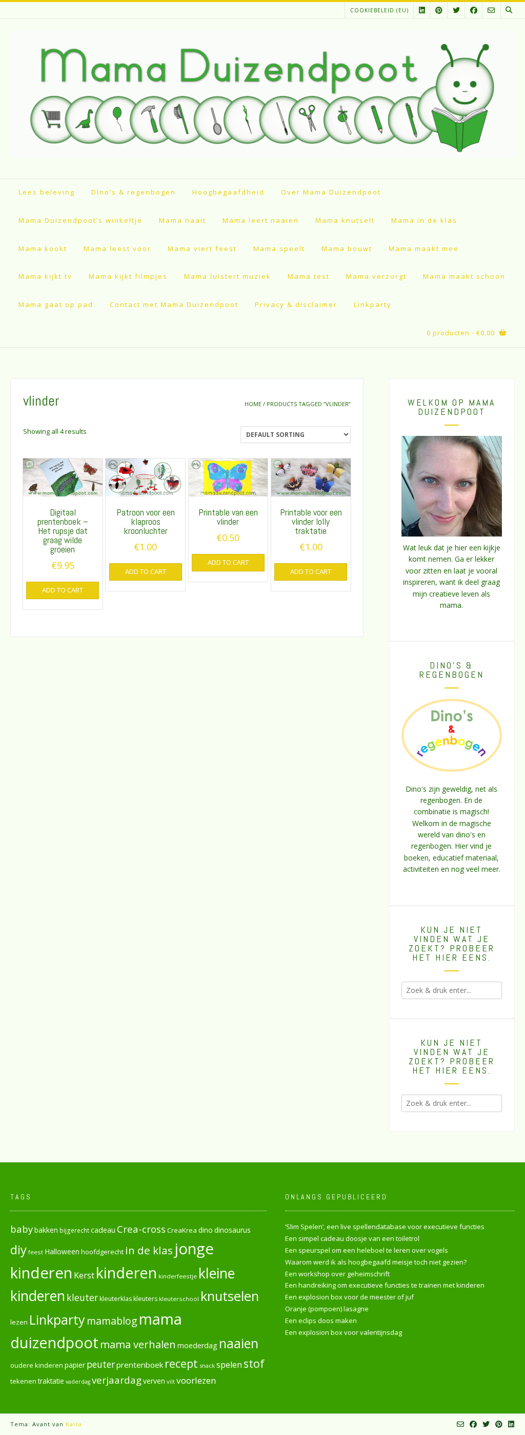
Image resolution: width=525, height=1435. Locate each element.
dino (205, 1230)
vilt (171, 1381)
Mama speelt (279, 248)
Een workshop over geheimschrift (337, 1273)
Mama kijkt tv (45, 276)
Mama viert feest (202, 248)
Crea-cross (141, 1228)
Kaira (74, 1424)
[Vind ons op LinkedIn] (422, 10)
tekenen (23, 1381)
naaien (238, 1343)
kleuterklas (115, 1298)
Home (253, 404)
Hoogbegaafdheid (228, 192)
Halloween (62, 1251)
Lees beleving (46, 192)
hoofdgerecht (102, 1251)
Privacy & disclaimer (296, 304)
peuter (101, 1364)
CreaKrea (182, 1230)
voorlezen (196, 1380)
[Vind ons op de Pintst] (439, 10)
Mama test (309, 276)
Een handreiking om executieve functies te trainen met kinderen (384, 1285)
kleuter (82, 1297)
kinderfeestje (177, 1276)
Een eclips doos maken (321, 1320)
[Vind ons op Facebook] (473, 10)
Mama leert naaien (261, 220)
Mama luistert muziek (227, 276)
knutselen (229, 1296)
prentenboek (139, 1365)
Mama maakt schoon (464, 276)
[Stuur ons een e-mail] (491, 10)
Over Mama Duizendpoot (331, 192)
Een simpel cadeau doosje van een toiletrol (352, 1238)
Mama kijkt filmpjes (128, 276)
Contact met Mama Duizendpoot (174, 304)
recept (181, 1363)
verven (154, 1381)
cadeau (103, 1229)
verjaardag (117, 1380)
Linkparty (373, 304)
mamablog (112, 1321)
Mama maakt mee (424, 248)
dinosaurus (232, 1230)
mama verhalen (138, 1344)
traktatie (51, 1381)
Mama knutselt (345, 220)
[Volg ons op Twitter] (456, 10)
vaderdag (78, 1381)
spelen (229, 1364)
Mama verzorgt (376, 276)
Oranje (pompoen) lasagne (327, 1308)
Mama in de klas (424, 220)
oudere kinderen (36, 1365)
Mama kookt (42, 248)
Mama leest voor (117, 248)
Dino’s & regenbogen (133, 192)
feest (35, 1252)
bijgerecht (74, 1230)
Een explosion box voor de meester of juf (349, 1297)
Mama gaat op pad (55, 304)
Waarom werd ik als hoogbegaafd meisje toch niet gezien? (376, 1262)
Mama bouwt (346, 248)
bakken (46, 1230)
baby (21, 1228)
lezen (19, 1322)
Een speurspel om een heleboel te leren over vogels (366, 1250)
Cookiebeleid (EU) (379, 10)
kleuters (145, 1298)
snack (207, 1365)
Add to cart (62, 590)
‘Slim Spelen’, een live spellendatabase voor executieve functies (384, 1226)
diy (18, 1249)
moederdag (197, 1345)
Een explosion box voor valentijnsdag (343, 1332)
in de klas (149, 1250)
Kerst (84, 1275)
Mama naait (182, 220)
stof (254, 1363)
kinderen (126, 1272)
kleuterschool (179, 1299)
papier (75, 1365)
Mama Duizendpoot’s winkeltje (80, 220)
